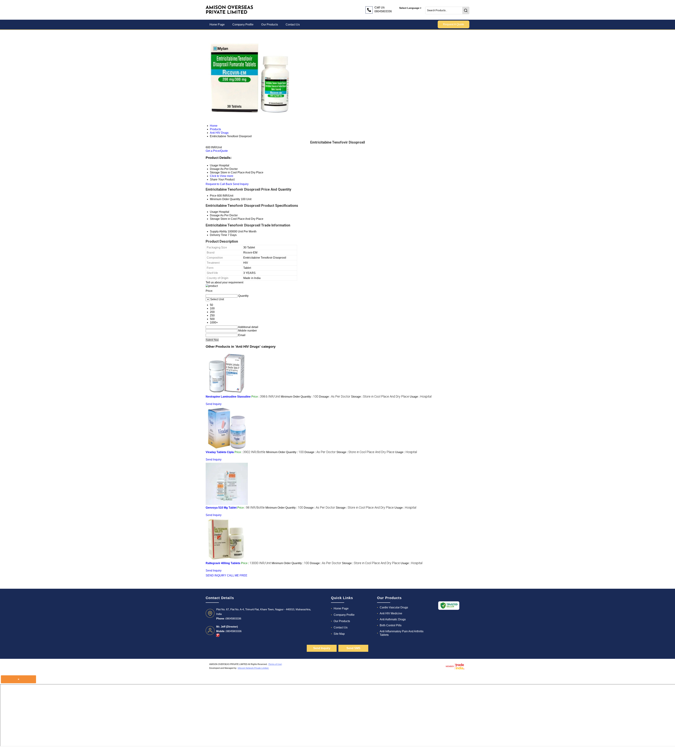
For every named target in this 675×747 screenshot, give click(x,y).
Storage (215, 218)
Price (213, 195)
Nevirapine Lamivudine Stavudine (228, 396)
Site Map (339, 633)
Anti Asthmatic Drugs (393, 619)
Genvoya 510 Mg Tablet (221, 507)
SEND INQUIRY (216, 575)
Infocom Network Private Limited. (253, 668)
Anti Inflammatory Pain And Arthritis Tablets (401, 633)
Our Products (269, 24)
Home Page (217, 24)
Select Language (409, 8)
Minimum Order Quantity (225, 199)
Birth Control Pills (390, 625)
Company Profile (243, 24)
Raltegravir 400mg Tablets (223, 563)
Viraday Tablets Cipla (220, 452)
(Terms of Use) (275, 664)
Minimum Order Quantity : (299, 396)
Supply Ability (218, 231)
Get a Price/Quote (217, 150)
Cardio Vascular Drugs (394, 607)
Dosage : (334, 396)
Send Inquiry (241, 184)
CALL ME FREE (237, 575)
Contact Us (293, 24)
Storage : (380, 396)
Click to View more (221, 175)
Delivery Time (218, 234)
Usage (214, 211)
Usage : (421, 396)
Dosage (215, 215)
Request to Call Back (219, 184)
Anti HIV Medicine (391, 613)
